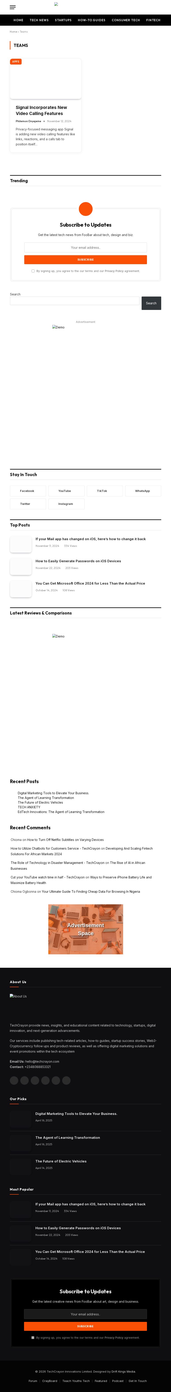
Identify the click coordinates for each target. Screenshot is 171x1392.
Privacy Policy (114, 271)
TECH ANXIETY (29, 807)
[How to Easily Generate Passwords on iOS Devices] (21, 566)
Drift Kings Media (123, 1371)
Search (15, 294)
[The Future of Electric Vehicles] (20, 1166)
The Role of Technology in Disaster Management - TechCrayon (57, 863)
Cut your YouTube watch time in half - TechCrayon (48, 877)
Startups (63, 20)
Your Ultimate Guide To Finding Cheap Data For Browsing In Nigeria (91, 891)
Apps (15, 61)
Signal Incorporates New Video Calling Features (41, 110)
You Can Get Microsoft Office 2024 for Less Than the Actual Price (90, 583)
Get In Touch (138, 1381)
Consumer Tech (126, 20)
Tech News (39, 20)
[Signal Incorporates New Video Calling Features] (45, 79)
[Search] (160, 7)
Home (18, 20)
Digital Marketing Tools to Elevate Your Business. (53, 793)
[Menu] (13, 7)
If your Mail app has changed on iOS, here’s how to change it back (91, 539)
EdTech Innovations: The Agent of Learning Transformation (61, 812)
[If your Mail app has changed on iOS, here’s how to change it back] (21, 544)
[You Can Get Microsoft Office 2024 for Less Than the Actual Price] (21, 589)
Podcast (118, 1381)
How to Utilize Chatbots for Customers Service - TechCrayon (55, 848)
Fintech (153, 20)
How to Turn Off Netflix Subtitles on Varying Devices (65, 840)
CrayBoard (49, 1381)
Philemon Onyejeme (28, 121)
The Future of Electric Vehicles (40, 802)
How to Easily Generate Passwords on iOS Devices (78, 561)
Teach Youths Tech (76, 1381)
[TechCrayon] (85, 7)
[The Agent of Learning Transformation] (20, 1143)
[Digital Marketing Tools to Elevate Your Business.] (20, 1119)
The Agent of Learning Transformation (46, 798)
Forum (33, 1381)
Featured (101, 1381)
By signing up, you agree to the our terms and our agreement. (88, 271)
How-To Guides (92, 20)
